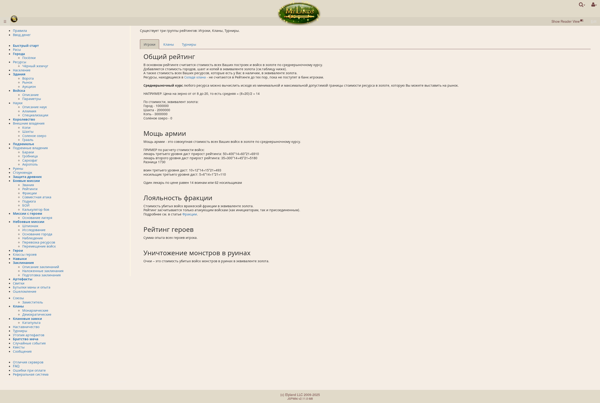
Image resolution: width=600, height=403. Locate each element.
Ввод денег (22, 34)
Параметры (31, 98)
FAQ (16, 366)
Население (21, 70)
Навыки (20, 258)
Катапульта (31, 322)
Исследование (33, 229)
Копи (26, 127)
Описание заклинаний (40, 266)
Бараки (28, 152)
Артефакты (22, 279)
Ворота (28, 78)
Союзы (18, 298)
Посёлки (29, 57)
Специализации (35, 115)
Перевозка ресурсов (38, 242)
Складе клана (195, 77)
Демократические (36, 314)
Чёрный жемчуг (35, 65)
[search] (582, 4)
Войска (19, 90)
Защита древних (27, 176)
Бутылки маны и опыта (31, 287)
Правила (20, 30)
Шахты (28, 131)
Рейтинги (30, 188)
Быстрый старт (26, 45)
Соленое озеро (34, 135)
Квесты (19, 347)
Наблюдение (32, 238)
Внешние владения (29, 123)
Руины (18, 168)
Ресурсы (19, 61)
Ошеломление (24, 291)
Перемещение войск (39, 246)
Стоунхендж (22, 172)
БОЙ (26, 205)
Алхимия (29, 111)
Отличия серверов (28, 362)
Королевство (24, 119)
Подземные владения (30, 147)
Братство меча (25, 338)
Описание (30, 94)
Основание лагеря (37, 217)
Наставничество (26, 326)
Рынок (27, 82)
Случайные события (29, 343)
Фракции (189, 214)
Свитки (18, 283)
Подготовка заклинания (41, 275)
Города (19, 53)
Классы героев (25, 254)
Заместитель (32, 302)
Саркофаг (30, 160)
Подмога (29, 201)
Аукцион (29, 86)
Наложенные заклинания (43, 270)
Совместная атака (36, 197)
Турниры (20, 330)
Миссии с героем (27, 213)
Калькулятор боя (35, 209)
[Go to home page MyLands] (299, 13)
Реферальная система (31, 374)
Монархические (35, 310)
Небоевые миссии (28, 221)
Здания (19, 74)
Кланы (18, 306)
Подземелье (23, 143)
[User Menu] (594, 4)
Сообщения (22, 351)
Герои (18, 250)
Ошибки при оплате (29, 370)
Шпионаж (30, 225)
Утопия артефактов (28, 335)
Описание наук (34, 106)
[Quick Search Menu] (582, 4)
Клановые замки (27, 318)
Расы (17, 49)
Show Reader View (565, 21)
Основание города (37, 234)
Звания (28, 184)
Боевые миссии (26, 180)
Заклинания (23, 262)
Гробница (30, 156)
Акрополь (30, 164)
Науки (17, 102)
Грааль (27, 139)
